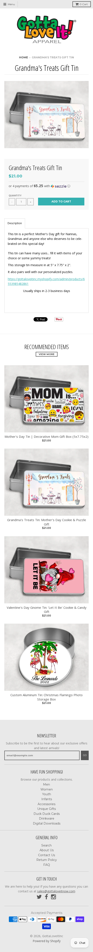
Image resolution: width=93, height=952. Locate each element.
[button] (46, 186)
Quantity (15, 195)
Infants (46, 799)
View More (47, 354)
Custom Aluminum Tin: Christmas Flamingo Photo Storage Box (46, 697)
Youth (46, 794)
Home (23, 57)
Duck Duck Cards (47, 814)
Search (46, 845)
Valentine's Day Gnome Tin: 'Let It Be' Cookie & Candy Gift (47, 610)
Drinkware (46, 818)
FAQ (46, 865)
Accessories (46, 804)
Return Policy (46, 860)
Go (85, 755)
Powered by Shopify (47, 941)
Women (46, 789)
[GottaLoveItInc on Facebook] (46, 897)
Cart (84, 4)
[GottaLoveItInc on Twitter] (39, 897)
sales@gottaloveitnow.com (56, 891)
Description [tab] (15, 223)
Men (46, 784)
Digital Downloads (46, 823)
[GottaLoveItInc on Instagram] (54, 897)
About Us (47, 850)
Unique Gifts (46, 809)
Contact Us (46, 855)
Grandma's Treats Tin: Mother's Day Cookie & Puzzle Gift (46, 522)
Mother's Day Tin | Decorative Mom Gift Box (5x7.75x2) (46, 437)
